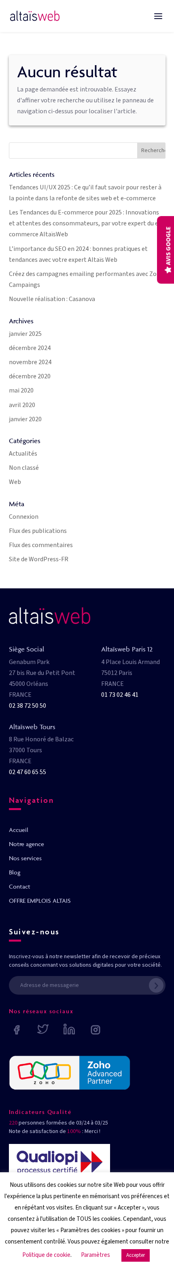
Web (15, 481)
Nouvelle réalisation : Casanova (52, 299)
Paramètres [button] (95, 1255)
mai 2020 (21, 390)
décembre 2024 (30, 348)
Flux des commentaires (41, 545)
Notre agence (26, 844)
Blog (14, 872)
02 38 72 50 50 (27, 705)
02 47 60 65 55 (27, 772)
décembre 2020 (30, 376)
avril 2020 (22, 405)
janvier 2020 (25, 419)
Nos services (25, 858)
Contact (19, 886)
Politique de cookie (46, 1255)
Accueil (18, 830)
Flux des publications (38, 530)
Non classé (24, 467)
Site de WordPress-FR (38, 559)
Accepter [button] (135, 1255)
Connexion (23, 516)
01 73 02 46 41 (119, 694)
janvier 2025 (25, 333)
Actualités (23, 453)
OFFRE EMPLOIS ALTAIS (40, 900)
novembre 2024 (30, 362)
